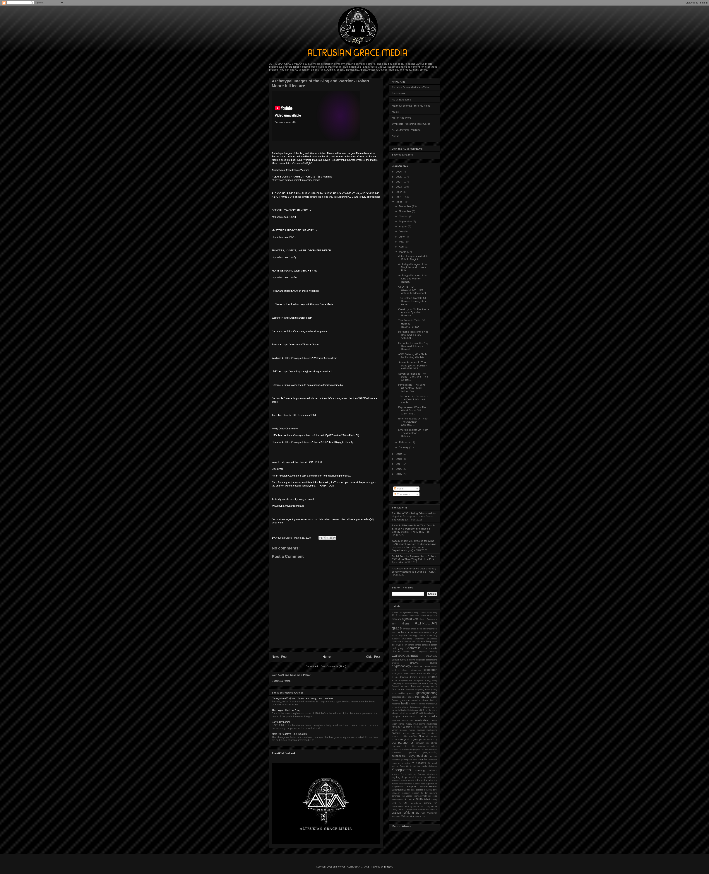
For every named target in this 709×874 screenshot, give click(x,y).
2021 (399, 196)
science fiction (399, 774)
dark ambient (426, 666)
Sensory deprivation (427, 774)
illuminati (404, 710)
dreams (413, 677)
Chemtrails (413, 648)
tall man (411, 790)
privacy (412, 752)
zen (423, 816)
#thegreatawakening (409, 612)
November (405, 211)
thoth (424, 796)
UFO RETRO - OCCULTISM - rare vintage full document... (413, 289)
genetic (410, 693)
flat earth (405, 686)
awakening (407, 639)
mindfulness (432, 724)
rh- (429, 763)
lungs (434, 713)
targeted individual (424, 790)
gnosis (424, 696)
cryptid (433, 663)
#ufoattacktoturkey (428, 612)
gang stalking (398, 693)
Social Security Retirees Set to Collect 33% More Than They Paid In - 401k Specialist (414, 559)
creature (395, 663)
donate (395, 677)
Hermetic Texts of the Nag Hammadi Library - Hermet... (413, 346)
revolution (406, 763)
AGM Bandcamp (401, 99)
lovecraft (410, 713)
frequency (419, 690)
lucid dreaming (425, 713)
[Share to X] (327, 538)
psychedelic (398, 755)
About (395, 135)
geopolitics (396, 697)
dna (429, 673)
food (394, 689)
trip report (409, 799)
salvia (416, 766)
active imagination (428, 615)
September (406, 221)
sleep (404, 777)
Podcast (396, 746)
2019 (399, 453)
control (412, 660)
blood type (396, 645)
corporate (420, 660)
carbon (434, 645)
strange (408, 784)
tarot (435, 790)
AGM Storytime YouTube (406, 129)
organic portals (418, 739)
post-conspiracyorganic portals (414, 749)
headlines (396, 704)
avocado (396, 639)
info (410, 710)
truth (419, 799)
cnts (414, 652)
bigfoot (421, 641)
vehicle (421, 809)
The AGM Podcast (283, 753)
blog (428, 641)
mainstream (409, 716)
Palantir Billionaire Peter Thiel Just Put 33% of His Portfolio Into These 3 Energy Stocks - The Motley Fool (414, 528)
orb (399, 739)
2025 (399, 176)
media (433, 716)
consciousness (405, 655)
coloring (433, 652)
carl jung (397, 648)
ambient (426, 629)
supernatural (431, 784)
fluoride (434, 686)
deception (430, 670)
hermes (414, 704)
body (404, 645)
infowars (416, 710)
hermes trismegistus (428, 704)
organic (405, 739)
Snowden (396, 780)
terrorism (406, 793)
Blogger (388, 866)
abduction (403, 615)
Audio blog (432, 635)
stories (402, 784)
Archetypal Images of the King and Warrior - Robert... (412, 278)
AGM (415, 619)
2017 (399, 463)
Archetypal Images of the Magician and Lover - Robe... (412, 267)
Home (327, 656)
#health (395, 612)
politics (434, 746)
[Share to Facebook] (331, 538)
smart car (421, 777)
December (405, 206)
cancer (418, 645)
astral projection (399, 635)
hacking (433, 700)
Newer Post (279, 656)
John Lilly (427, 710)
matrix (422, 716)
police (405, 746)
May (402, 241)
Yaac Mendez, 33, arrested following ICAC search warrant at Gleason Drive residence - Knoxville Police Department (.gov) (414, 545)
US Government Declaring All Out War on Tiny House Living (414, 806)
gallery (434, 690)
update (427, 803)
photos (434, 743)
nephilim (404, 736)
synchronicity (399, 789)
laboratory (396, 713)
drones (432, 677)
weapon (396, 816)
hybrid (434, 707)
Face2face (423, 683)
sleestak (411, 777)
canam (411, 645)
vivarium (397, 812)
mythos (406, 733)
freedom (410, 690)
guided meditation (420, 700)
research (396, 763)
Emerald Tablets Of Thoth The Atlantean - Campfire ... (413, 421)
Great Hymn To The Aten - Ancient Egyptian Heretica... (413, 312)
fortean (401, 689)
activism (396, 619)
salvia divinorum (429, 766)
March (403, 251)
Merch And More (401, 117)
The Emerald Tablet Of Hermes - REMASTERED (411, 323)
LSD (416, 713)
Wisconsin (415, 816)
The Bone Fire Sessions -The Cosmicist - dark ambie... (413, 399)
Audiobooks (398, 93)
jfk (421, 710)
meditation (422, 720)
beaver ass (410, 642)
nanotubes (432, 733)
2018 (399, 458)
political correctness (419, 746)
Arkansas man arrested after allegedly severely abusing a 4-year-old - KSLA (414, 570)
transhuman (397, 799)
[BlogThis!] (324, 538)
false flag (433, 683)
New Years (413, 736)
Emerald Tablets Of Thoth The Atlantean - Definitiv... (413, 433)
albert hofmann (426, 619)
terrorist (415, 793)
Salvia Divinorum (281, 722)
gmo (417, 697)
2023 (399, 186)
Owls (394, 743)
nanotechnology (419, 733)
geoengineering (426, 693)
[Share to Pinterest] (334, 538)
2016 (399, 468)
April (402, 246)
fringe (427, 690)
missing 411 (398, 727)
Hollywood (426, 707)
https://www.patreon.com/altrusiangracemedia (296, 180)
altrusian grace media (412, 629)
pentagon (420, 743)
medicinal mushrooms (402, 720)
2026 (399, 171)
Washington (432, 813)
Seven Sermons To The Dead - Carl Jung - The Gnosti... (413, 376)
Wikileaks (405, 816)
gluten (411, 697)
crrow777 (414, 663)
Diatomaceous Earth (412, 673)
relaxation (433, 760)
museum (421, 730)
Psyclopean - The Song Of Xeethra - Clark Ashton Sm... (412, 387)
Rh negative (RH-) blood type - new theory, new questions (302, 698)
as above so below (420, 632)
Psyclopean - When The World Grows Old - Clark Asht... (412, 410)
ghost (404, 697)
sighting (396, 777)
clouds (406, 652)
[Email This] (320, 538)
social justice (407, 780)
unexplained (416, 803)
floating (426, 686)
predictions (397, 752)
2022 (399, 191)
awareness (419, 639)
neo (398, 736)
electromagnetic (416, 680)
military (409, 724)
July (401, 231)
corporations (431, 660)
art (408, 632)
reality (422, 759)
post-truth (433, 749)
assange (433, 632)
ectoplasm (403, 680)
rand (415, 760)
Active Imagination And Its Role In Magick (413, 258)
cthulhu (415, 666)
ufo (394, 803)
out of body (432, 739)
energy (428, 680)
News (422, 736)
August (403, 226)
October (404, 216)
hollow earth (415, 707)
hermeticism (397, 707)
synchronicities (428, 786)
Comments (403, 494)
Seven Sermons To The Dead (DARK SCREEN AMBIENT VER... (412, 365)
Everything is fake (400, 683)
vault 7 (402, 809)
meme (434, 720)
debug (405, 670)
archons (402, 632)
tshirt (427, 799)
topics (434, 796)
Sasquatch (401, 770)
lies (403, 713)
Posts (399, 488)
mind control (419, 724)
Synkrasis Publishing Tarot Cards (411, 123)
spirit (417, 780)
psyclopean (406, 760)
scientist (412, 774)
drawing (404, 677)
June (402, 236)
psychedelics (418, 755)
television (396, 793)
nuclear (434, 736)
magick (396, 716)
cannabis (426, 645)
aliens (405, 623)
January (404, 447)
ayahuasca (432, 639)
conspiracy (431, 656)
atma (422, 635)
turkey (434, 799)
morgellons (416, 727)
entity (434, 680)
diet (424, 673)
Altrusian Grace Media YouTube (410, 87)
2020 (399, 201)
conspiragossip (400, 659)
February (404, 442)
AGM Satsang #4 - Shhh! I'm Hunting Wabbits (412, 356)
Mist (408, 727)
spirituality (427, 780)
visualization (431, 809)
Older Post (373, 656)
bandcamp (397, 641)
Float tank (416, 686)
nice (428, 736)
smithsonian (432, 777)
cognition (423, 652)
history (406, 707)
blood (434, 642)
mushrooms (432, 730)
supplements (397, 787)
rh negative (419, 762)
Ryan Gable (406, 766)
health (405, 703)
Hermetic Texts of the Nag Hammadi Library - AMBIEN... (413, 334)
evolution (413, 683)
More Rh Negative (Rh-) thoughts (289, 734)
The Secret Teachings (411, 796)
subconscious (419, 784)
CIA (425, 648)
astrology (413, 635)
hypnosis (396, 710)
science (433, 770)
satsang (420, 770)
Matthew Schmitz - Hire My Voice (411, 105)
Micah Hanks (398, 724)
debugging (416, 670)
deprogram (397, 673)
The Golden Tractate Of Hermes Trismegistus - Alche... (412, 301)
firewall (395, 686)
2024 (399, 181)
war (423, 813)
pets (427, 743)
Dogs (434, 673)
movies (412, 730)
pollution (395, 749)
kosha (434, 710)
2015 (399, 473)
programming (430, 752)
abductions (414, 615)
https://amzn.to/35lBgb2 (299, 163)
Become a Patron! (281, 681)
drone (422, 676)
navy (394, 736)
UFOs (403, 803)
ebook (394, 680)
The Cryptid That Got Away (286, 710)
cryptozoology (401, 666)
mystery (396, 733)
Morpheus (426, 727)
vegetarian (412, 809)
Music (395, 111)
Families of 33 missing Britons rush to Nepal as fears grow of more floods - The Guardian (414, 516)
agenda (407, 619)
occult (394, 739)
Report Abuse (401, 826)
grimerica (405, 700)
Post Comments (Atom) (333, 666)
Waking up (411, 812)
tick (429, 796)
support (411, 786)
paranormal (406, 742)
